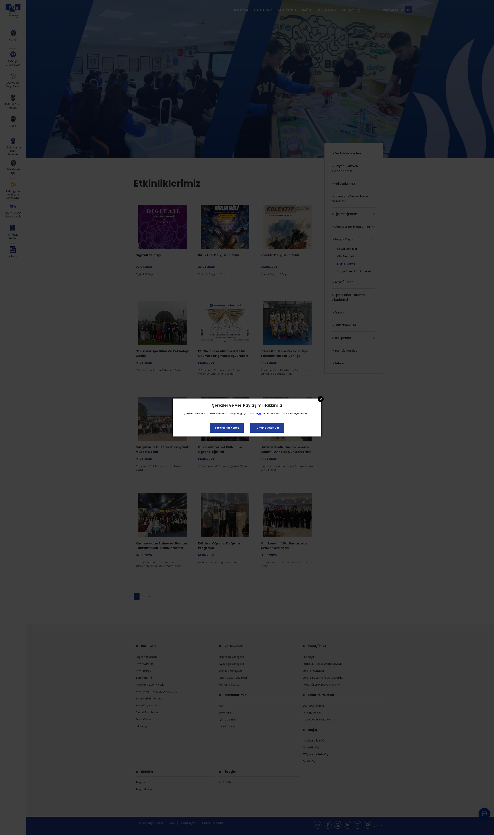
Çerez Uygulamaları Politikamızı (268, 413)
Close (321, 399)
